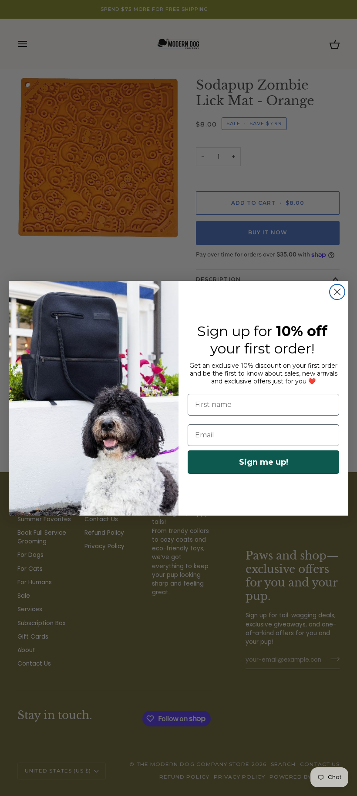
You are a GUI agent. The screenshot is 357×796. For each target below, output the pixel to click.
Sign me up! (263, 462)
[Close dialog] (337, 292)
